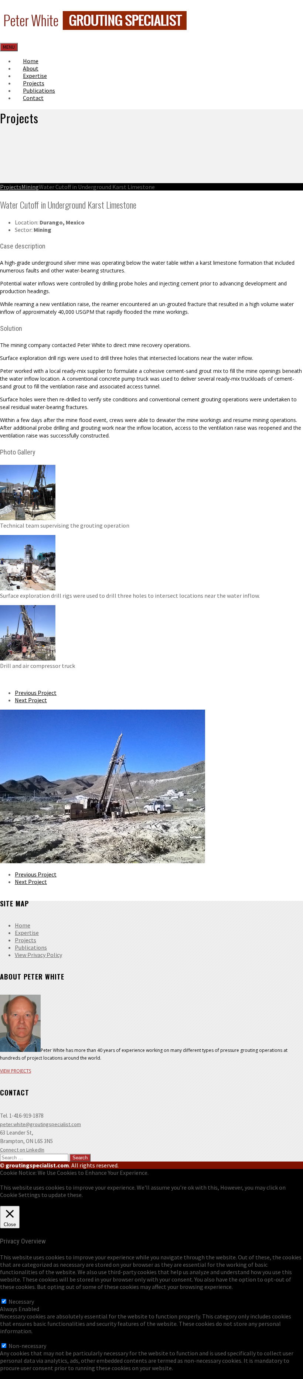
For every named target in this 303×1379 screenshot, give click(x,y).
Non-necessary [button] (19, 1338)
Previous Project (36, 692)
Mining (30, 187)
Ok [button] (3, 1202)
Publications (31, 947)
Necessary (21, 1301)
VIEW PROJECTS (15, 1071)
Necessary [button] (12, 1294)
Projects (10, 187)
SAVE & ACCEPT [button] (19, 1375)
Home (22, 925)
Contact (33, 98)
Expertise (27, 932)
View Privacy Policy (38, 954)
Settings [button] (19, 1202)
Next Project (31, 700)
